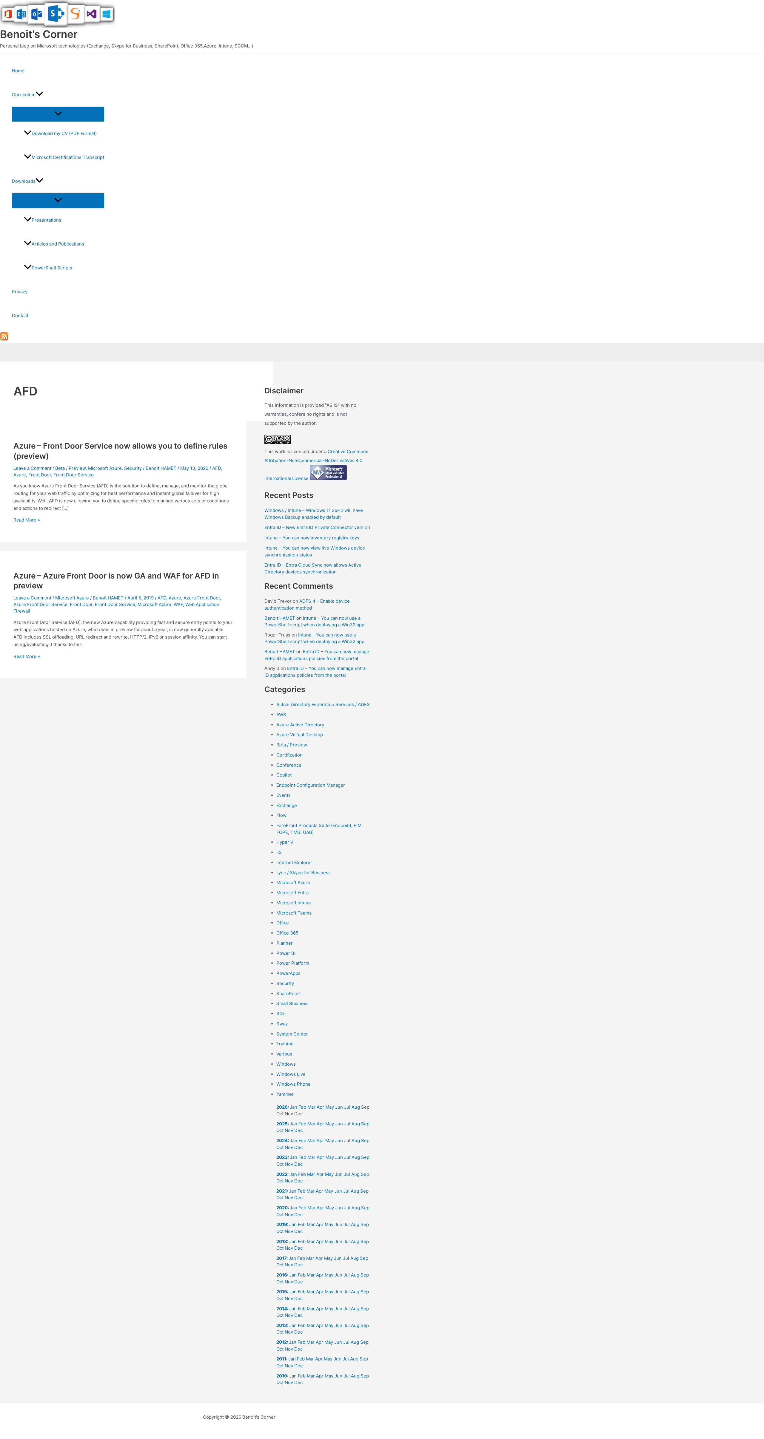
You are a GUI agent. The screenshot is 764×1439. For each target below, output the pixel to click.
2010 (281, 1376)
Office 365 (287, 933)
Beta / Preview (70, 468)
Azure (19, 475)
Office (282, 923)
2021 (281, 1191)
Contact (20, 315)
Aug (356, 1107)
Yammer (285, 1094)
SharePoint (288, 993)
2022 (281, 1174)
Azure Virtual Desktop (299, 734)
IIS (279, 852)
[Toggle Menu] (58, 114)
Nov (289, 1130)
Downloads (24, 181)
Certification (289, 755)
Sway (282, 1024)
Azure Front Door (202, 598)
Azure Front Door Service (40, 604)
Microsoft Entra (292, 892)
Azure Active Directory (300, 725)
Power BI (285, 953)
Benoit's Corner (39, 34)
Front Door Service (73, 475)
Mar (311, 1107)
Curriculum (24, 94)
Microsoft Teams (294, 913)
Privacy (19, 291)
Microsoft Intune (293, 903)
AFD (216, 468)
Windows (286, 1064)
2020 (282, 1208)
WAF (178, 604)
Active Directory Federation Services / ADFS (323, 704)
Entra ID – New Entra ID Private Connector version (317, 527)
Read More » (26, 520)
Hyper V (284, 842)
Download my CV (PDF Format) (64, 133)
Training (285, 1044)
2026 (282, 1107)
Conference (288, 765)
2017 (281, 1258)
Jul (347, 1107)
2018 (281, 1241)
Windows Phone (293, 1084)
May (329, 1107)
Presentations (46, 220)
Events (283, 795)
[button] (39, 95)
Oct (280, 1130)
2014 (281, 1308)
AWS (281, 714)
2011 (281, 1359)
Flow (281, 815)
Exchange (286, 805)
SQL (280, 1013)
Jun (339, 1107)
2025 (282, 1124)
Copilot (284, 775)
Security (133, 468)
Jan (293, 1107)
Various (284, 1054)
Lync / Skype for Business (303, 872)
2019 (281, 1224)
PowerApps (288, 973)
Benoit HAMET (279, 618)
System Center (292, 1034)
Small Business (292, 1003)
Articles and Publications (58, 244)
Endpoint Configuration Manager (310, 785)
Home (18, 70)
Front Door (39, 475)
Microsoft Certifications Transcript (68, 157)
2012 (281, 1342)
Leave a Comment (32, 468)
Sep (365, 1124)
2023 (282, 1157)
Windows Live (291, 1074)
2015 (281, 1291)
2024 (282, 1140)
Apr (320, 1107)
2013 (281, 1325)
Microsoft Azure (105, 468)
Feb (302, 1107)
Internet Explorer (294, 862)
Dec (298, 1130)
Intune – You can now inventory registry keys (311, 538)
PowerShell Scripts (52, 268)
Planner (284, 943)
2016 (281, 1275)
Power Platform (292, 963)
